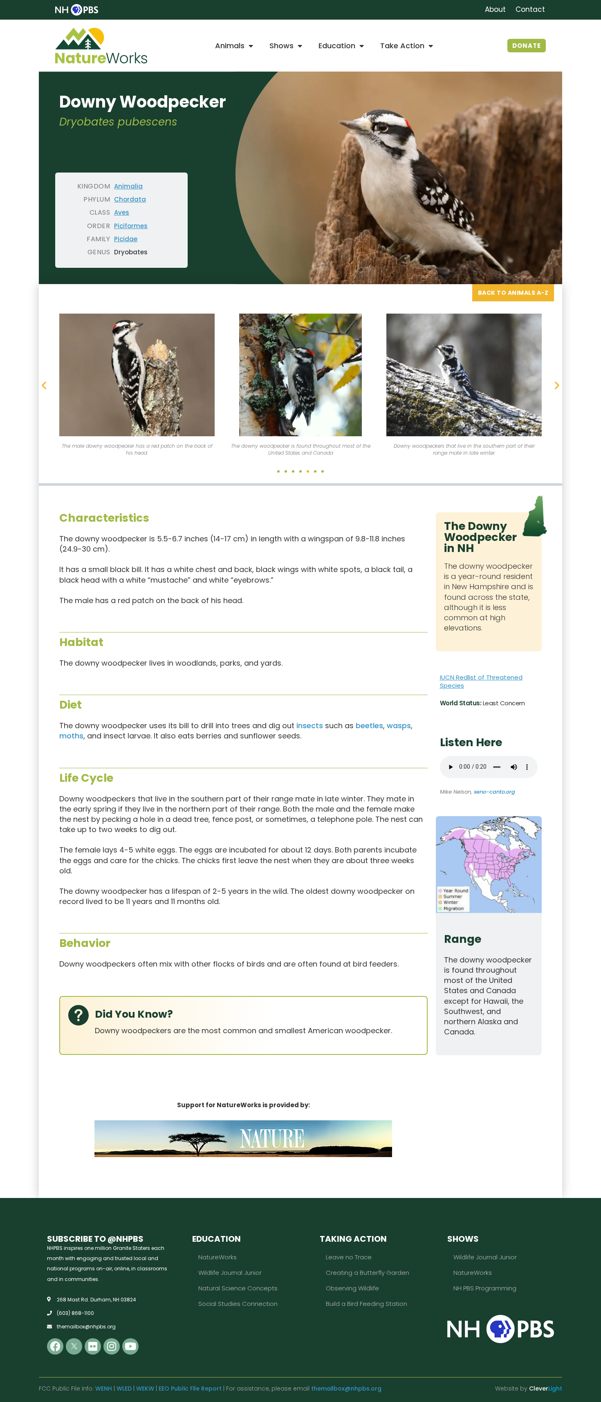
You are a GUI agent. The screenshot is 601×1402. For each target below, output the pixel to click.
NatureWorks (217, 1257)
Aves (121, 212)
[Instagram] (111, 1346)
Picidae (125, 239)
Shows (281, 45)
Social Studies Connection (238, 1303)
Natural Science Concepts (238, 1288)
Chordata (130, 199)
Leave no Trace (349, 1257)
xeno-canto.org (494, 792)
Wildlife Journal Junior (230, 1272)
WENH (103, 1388)
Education (336, 45)
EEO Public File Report (190, 1388)
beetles (369, 725)
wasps (399, 725)
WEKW (145, 1388)
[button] (44, 385)
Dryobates (131, 252)
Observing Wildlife (352, 1288)
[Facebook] (55, 1346)
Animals (229, 45)
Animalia (128, 186)
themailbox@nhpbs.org (346, 1388)
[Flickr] (93, 1346)
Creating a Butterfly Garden (367, 1272)
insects (309, 725)
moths (71, 736)
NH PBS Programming (484, 1288)
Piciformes (131, 226)
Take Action (402, 45)
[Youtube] (130, 1346)
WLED (124, 1388)
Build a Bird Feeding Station (366, 1303)
